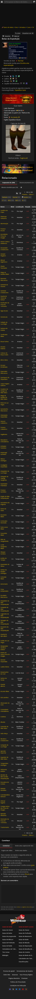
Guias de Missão (24, 943)
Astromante (4, 584)
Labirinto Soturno (19, 783)
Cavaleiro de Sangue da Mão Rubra (4, 390)
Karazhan (20, 217)
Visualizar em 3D (27, 33)
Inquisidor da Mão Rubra (4, 758)
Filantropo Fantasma (4, 217)
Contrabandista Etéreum (5, 795)
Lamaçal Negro (19, 679)
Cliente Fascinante (4, 267)
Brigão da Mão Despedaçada (5, 497)
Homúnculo (4, 317)
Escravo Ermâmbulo (4, 366)
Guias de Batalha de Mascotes (26, 949)
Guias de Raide (7, 946)
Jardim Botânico (19, 304)
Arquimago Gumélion (4, 453)
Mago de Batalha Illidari (5, 273)
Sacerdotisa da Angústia (5, 503)
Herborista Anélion (4, 770)
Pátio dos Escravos (20, 366)
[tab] (8, 182)
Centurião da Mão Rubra (4, 727)
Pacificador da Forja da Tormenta (5, 304)
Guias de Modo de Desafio (26, 955)
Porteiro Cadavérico (4, 428)
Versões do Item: (10, 61)
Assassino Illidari (4, 516)
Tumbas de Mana (19, 565)
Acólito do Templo (4, 559)
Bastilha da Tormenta (19, 248)
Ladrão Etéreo (5, 667)
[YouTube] (23, 989)
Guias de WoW (7, 927)
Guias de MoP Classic (26, 927)
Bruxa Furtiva (4, 341)
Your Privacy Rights (26, 975)
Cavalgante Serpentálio (4, 466)
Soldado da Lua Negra (4, 323)
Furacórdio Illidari (4, 534)
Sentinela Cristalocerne (4, 291)
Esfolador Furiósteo (3, 447)
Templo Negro (19, 267)
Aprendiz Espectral (3, 752)
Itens (16, 27)
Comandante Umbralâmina (5, 710)
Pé (33, 27)
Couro (29, 27)
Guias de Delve (7, 933)
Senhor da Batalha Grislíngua (4, 571)
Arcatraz (19, 255)
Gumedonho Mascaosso (4, 410)
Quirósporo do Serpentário (5, 378)
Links (18, 33)
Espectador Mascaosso (4, 372)
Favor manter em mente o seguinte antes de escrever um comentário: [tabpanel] (18, 882)
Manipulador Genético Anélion (4, 647)
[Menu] (2, 2)
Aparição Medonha (3, 814)
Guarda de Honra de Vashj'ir (4, 298)
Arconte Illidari (5, 691)
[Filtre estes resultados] (20, 193)
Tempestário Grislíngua (4, 764)
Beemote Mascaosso (4, 279)
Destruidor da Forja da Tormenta (5, 820)
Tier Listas (5, 952)
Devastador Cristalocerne (4, 248)
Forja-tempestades (4, 590)
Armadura (22, 27)
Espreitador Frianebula (4, 484)
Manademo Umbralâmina (5, 441)
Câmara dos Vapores (19, 434)
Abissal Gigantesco (4, 261)
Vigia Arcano (4, 311)
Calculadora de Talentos (10, 949)
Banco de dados (8, 27)
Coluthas (3, 717)
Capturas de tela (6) (18, 123)
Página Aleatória (14, 978)
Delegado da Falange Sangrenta (4, 478)
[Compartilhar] (34, 2)
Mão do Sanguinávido (4, 540)
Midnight (5, 955)
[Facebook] (19, 989)
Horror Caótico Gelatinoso (5, 242)
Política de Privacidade (18, 982)
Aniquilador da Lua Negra (5, 472)
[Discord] (10, 989)
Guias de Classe (7, 930)
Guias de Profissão (8, 943)
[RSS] (26, 989)
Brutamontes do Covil (4, 673)
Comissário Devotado (4, 522)
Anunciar (15, 975)
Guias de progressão (9, 936)
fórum (27, 874)
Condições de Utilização (18, 985)
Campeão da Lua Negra (4, 746)
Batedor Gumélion (3, 789)
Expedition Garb (20, 90)
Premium (25, 978)
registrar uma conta (27, 907)
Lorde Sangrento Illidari (4, 546)
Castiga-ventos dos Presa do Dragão (5, 808)
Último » (31, 194)
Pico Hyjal (20, 211)
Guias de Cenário (24, 952)
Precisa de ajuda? (9, 971)
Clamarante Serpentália (4, 416)
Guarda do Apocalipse (4, 635)
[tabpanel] (18, 514)
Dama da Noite (3, 509)
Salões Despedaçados (19, 497)
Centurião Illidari (3, 578)
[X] (13, 989)
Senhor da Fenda (4, 679)
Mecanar (19, 821)
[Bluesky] (16, 989)
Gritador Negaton (3, 255)
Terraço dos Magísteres (19, 795)
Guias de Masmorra (25, 936)
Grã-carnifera (4, 697)
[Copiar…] (17, 193)
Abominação (4, 223)
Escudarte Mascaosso (4, 596)
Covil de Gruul (20, 673)
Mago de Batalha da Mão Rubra (4, 397)
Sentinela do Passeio (4, 285)
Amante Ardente (3, 347)
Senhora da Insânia (4, 329)
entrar (18, 907)
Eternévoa (20, 242)
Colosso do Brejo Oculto (4, 354)
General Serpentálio (4, 660)
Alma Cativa (4, 360)
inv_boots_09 (15, 117)
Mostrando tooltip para (12, 63)
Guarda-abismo (3, 685)
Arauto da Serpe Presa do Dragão (5, 654)
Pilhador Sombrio (3, 553)
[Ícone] (5, 45)
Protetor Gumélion (3, 491)
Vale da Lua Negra (19, 236)
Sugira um (23, 158)
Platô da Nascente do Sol (20, 440)
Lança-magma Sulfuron (5, 384)
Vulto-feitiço (4, 733)
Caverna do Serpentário (19, 298)
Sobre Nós (6, 975)
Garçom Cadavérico (4, 422)
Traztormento (5, 827)
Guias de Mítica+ (7, 939)
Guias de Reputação (25, 946)
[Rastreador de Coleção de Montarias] (18, 168)
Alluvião (3, 722)
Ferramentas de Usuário (25, 971)
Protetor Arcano (3, 229)
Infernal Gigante (3, 802)
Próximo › (25, 194)
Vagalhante (4, 434)
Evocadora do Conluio (5, 783)
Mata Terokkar (19, 722)
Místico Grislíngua (3, 459)
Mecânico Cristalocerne (4, 739)
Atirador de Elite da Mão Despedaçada (5, 776)
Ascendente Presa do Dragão (4, 236)
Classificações (23, 962)
